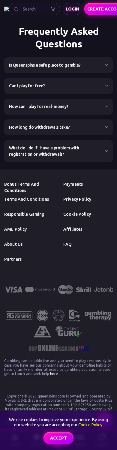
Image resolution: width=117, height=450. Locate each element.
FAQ (67, 244)
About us (13, 244)
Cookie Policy (77, 214)
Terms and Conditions (26, 199)
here (54, 374)
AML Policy (15, 229)
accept (58, 438)
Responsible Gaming (24, 214)
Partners (13, 259)
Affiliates (72, 229)
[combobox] (34, 9)
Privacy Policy (77, 199)
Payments (73, 184)
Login (72, 9)
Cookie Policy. (90, 424)
